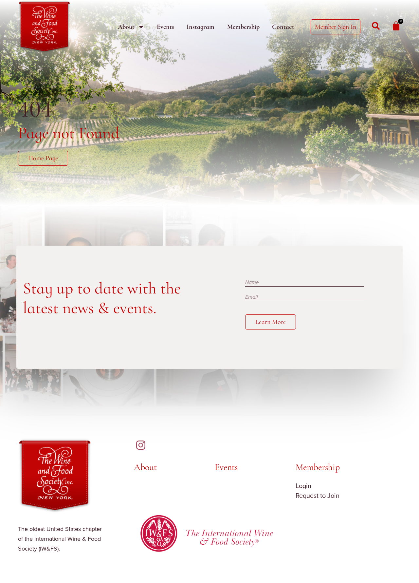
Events (165, 27)
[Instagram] (141, 445)
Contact (283, 27)
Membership (243, 27)
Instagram (200, 27)
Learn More (270, 322)
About (126, 27)
